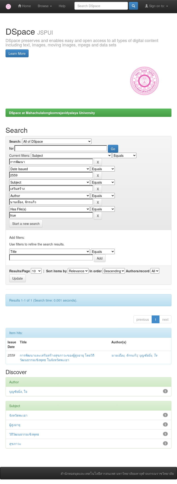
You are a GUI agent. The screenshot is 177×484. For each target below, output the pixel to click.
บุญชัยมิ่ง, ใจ (148, 355)
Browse (44, 5)
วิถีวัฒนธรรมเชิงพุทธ (24, 434)
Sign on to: (157, 5)
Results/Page (19, 271)
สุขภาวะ (15, 443)
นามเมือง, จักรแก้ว (124, 355)
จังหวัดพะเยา (18, 415)
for (11, 148)
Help (62, 5)
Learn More (17, 53)
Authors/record (138, 271)
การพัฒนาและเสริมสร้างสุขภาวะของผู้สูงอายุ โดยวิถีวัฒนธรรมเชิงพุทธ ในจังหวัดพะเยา (57, 357)
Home (26, 5)
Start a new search (26, 223)
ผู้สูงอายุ (14, 424)
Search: (15, 141)
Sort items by (56, 271)
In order (95, 271)
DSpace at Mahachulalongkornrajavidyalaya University (52, 112)
